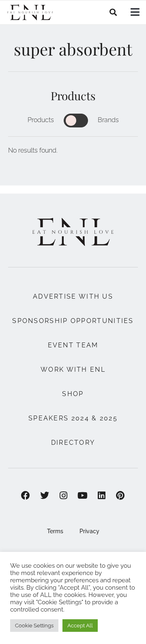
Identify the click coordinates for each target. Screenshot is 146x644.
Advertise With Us (73, 296)
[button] (113, 12)
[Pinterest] (120, 495)
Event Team (73, 345)
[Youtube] (82, 495)
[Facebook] (25, 495)
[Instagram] (63, 495)
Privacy (89, 531)
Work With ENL (73, 369)
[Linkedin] (101, 495)
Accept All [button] (80, 625)
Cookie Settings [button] (34, 625)
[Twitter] (44, 495)
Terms (55, 531)
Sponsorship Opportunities (73, 321)
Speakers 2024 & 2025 (73, 418)
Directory (73, 442)
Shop (73, 394)
